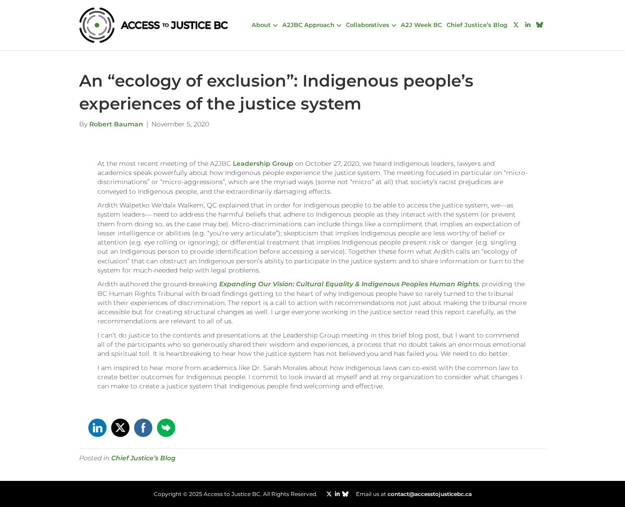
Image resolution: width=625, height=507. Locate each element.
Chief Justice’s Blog (477, 24)
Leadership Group (263, 163)
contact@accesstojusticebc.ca (430, 494)
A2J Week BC (421, 24)
